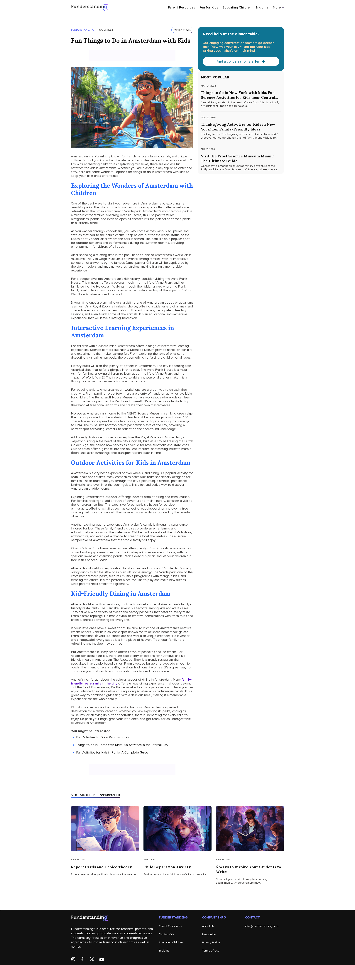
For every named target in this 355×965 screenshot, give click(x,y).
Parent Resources (181, 7)
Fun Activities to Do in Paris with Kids (103, 737)
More (277, 7)
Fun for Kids (208, 7)
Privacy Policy (211, 942)
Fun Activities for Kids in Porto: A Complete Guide (112, 752)
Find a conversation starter (238, 61)
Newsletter (209, 934)
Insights (262, 7)
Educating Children (236, 7)
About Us (208, 926)
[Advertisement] (132, 55)
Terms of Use (210, 950)
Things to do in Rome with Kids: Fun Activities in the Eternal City (122, 745)
